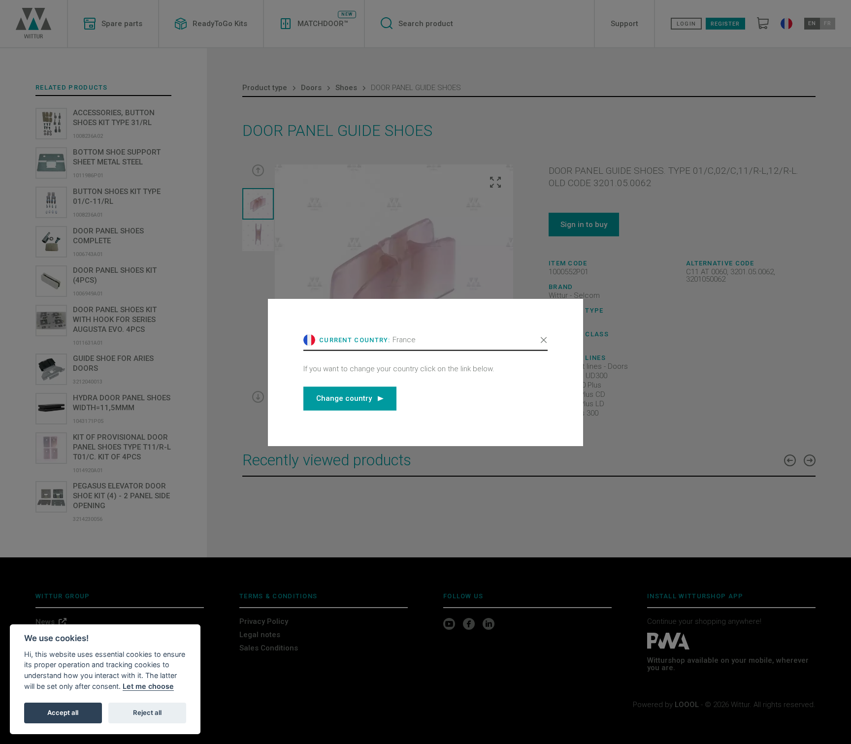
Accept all (62, 712)
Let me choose (148, 686)
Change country (344, 398)
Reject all (147, 712)
